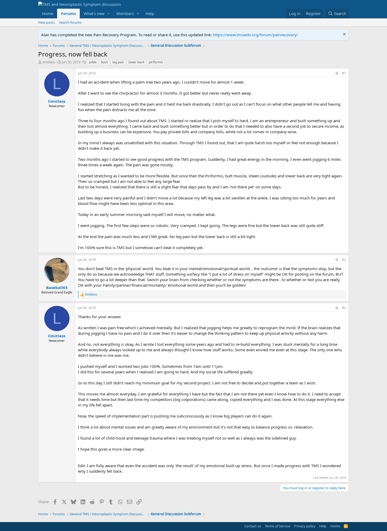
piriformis (156, 62)
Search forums (70, 22)
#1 (344, 73)
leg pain (118, 62)
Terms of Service (277, 526)
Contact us (252, 526)
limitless (48, 62)
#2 (344, 259)
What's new (94, 13)
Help (150, 13)
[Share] (336, 73)
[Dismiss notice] (343, 35)
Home (47, 13)
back (104, 62)
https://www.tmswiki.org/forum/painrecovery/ (255, 34)
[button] (108, 13)
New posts (46, 22)
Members (125, 13)
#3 (344, 308)
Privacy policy (304, 526)
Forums (68, 13)
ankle (93, 62)
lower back (136, 62)
